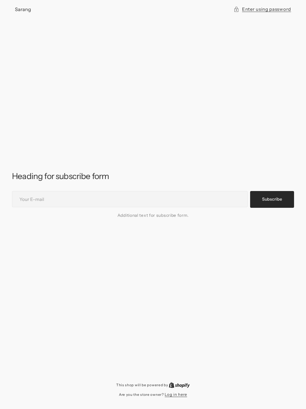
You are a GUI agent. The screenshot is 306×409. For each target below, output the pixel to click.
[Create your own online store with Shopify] (179, 384)
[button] (262, 9)
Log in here (176, 394)
